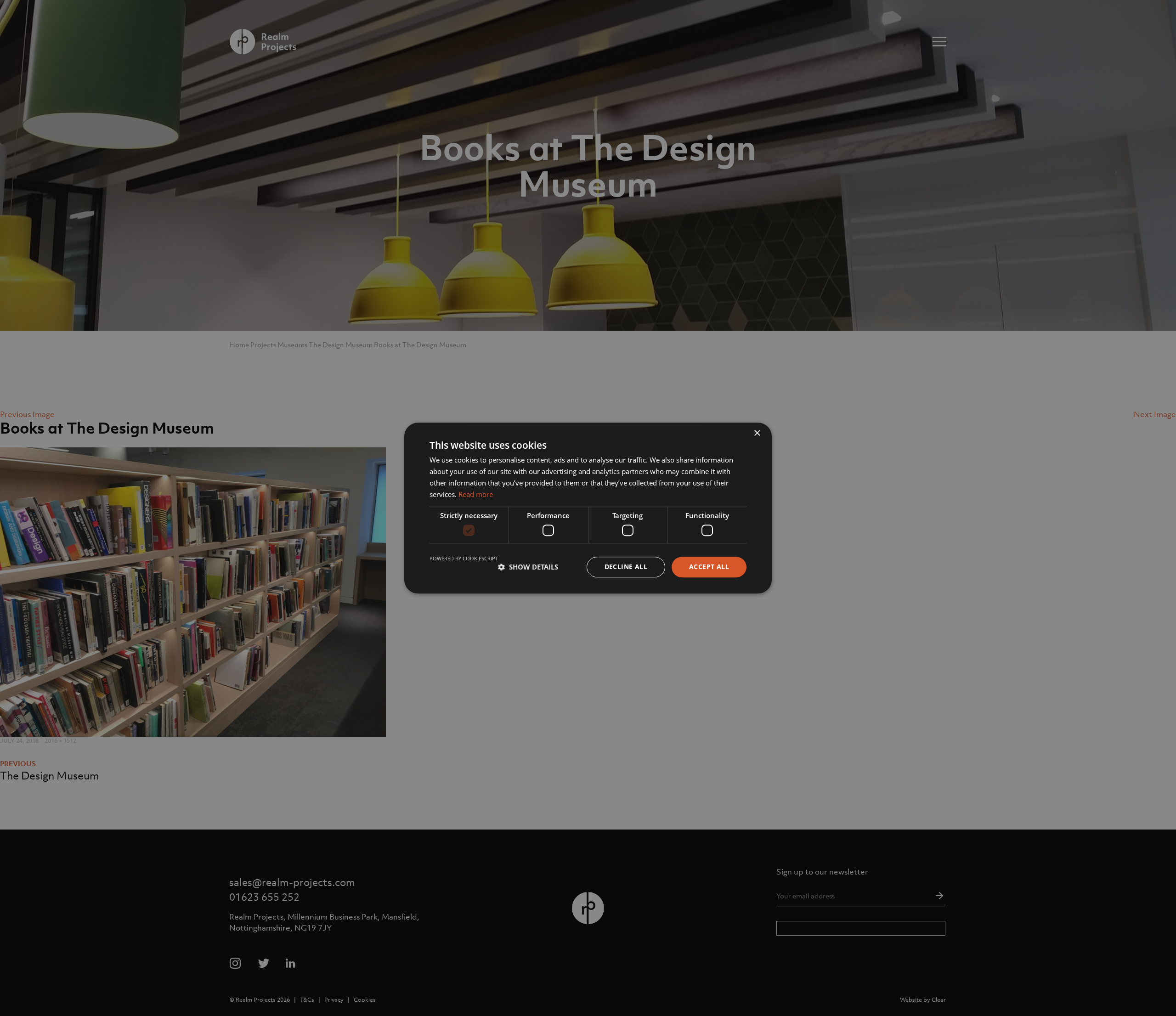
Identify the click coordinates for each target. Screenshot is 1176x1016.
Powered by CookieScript (464, 558)
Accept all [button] (709, 566)
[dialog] (588, 508)
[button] (528, 567)
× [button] (756, 433)
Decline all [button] (626, 566)
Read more (475, 494)
